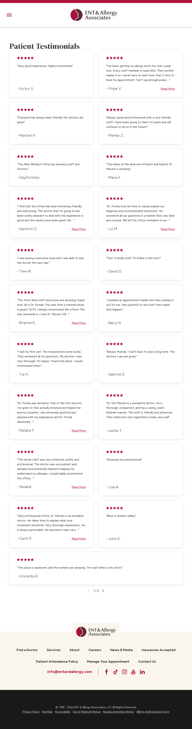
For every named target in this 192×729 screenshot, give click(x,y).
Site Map (47, 711)
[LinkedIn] (142, 671)
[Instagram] (124, 671)
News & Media (121, 650)
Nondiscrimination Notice (118, 711)
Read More (168, 88)
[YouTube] (133, 671)
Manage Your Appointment (108, 661)
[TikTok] (115, 671)
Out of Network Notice (86, 711)
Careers (94, 650)
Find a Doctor (27, 650)
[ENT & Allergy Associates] (93, 15)
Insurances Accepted (159, 650)
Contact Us (147, 661)
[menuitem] (27, 650)
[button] (9, 15)
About (75, 650)
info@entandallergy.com (69, 671)
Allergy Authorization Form (153, 711)
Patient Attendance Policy (57, 661)
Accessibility (62, 711)
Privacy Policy (30, 711)
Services (54, 650)
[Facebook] (106, 671)
